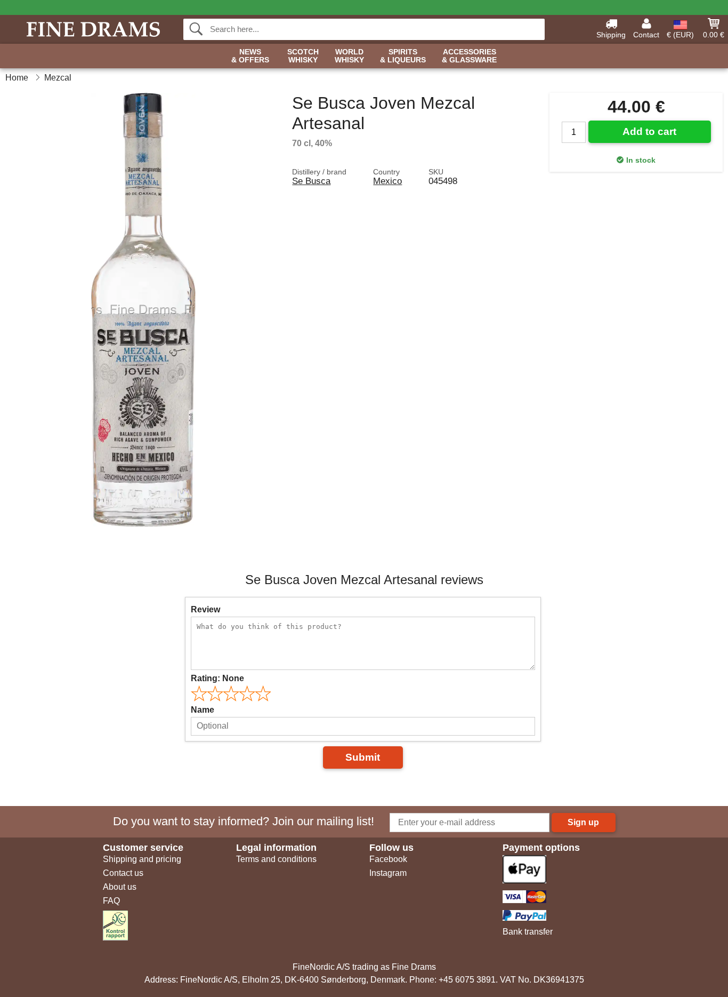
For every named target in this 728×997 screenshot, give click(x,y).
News (250, 56)
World (349, 56)
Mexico (387, 181)
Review (205, 609)
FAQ (111, 900)
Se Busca (311, 181)
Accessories (469, 56)
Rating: (217, 678)
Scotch (303, 56)
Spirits (403, 56)
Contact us (123, 873)
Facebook (388, 859)
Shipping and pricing (142, 859)
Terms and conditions (276, 859)
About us (119, 886)
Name (202, 709)
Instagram (388, 873)
